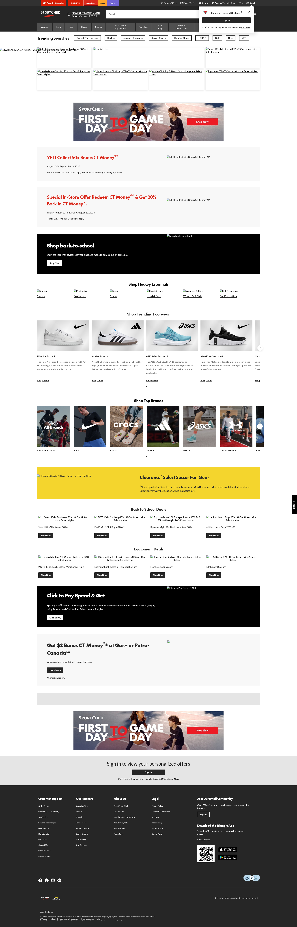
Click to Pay (55, 617)
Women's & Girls (192, 295)
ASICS (186, 450)
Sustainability (119, 828)
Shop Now (55, 263)
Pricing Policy (157, 828)
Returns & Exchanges (47, 823)
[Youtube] (59, 880)
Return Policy (157, 834)
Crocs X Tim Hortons (87, 38)
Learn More (55, 670)
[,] (260, 426)
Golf (217, 38)
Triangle (79, 817)
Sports (98, 27)
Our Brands (119, 811)
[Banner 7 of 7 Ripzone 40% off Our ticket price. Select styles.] (232, 71)
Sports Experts (82, 834)
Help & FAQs (43, 828)
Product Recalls (44, 850)
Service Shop (43, 817)
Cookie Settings (44, 856)
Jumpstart (118, 834)
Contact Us (42, 845)
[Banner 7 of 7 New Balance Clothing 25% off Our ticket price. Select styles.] (64, 74)
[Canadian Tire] (75, 3)
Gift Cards (42, 839)
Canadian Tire (82, 806)
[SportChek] (90, 3)
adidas (150, 450)
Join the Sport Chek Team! (125, 817)
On (258, 450)
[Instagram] (53, 880)
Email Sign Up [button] (189, 3)
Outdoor (143, 27)
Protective (80, 295)
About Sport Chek (121, 806)
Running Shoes (181, 38)
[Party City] (113, 3)
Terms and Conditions (161, 811)
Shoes (84, 27)
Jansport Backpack (133, 38)
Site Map (155, 817)
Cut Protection (228, 295)
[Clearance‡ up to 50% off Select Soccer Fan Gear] (83, 482)
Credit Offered (171, 3)
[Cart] (254, 14)
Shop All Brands (46, 450)
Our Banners (81, 845)
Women (44, 27)
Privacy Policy (157, 806)
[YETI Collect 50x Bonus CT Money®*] (213, 163)
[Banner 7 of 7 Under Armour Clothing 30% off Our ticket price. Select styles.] (120, 74)
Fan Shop (160, 27)
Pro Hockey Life (82, 828)
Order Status (43, 806)
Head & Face (154, 295)
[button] (146, 386)
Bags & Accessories (182, 27)
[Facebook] (40, 880)
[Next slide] (260, 348)
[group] (63, 351)
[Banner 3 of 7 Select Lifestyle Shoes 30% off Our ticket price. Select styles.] (233, 51)
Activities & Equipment (120, 27)
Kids (71, 27)
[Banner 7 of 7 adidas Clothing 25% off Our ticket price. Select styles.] (176, 74)
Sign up (203, 814)
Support (205, 3)
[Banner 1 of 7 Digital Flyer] (101, 48)
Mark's (79, 811)
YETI (244, 38)
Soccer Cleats (158, 38)
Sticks (113, 295)
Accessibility (157, 823)
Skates (41, 295)
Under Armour (228, 450)
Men (58, 27)
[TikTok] (47, 880)
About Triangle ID (121, 823)
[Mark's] (102, 3)
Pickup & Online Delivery (48, 811)
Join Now (245, 27)
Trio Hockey (81, 839)
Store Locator (44, 834)
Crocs (113, 450)
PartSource (80, 823)
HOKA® (202, 38)
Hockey (111, 38)
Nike (230, 38)
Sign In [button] (253, 3)
